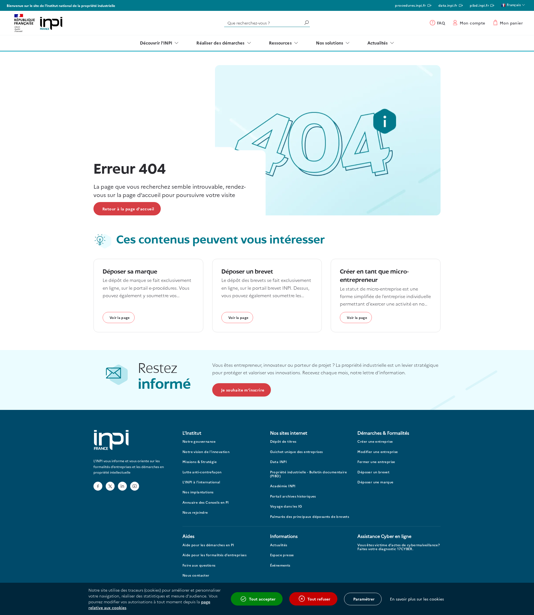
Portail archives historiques (293, 496)
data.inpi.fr (448, 5)
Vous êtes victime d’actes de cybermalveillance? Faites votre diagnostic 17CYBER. (398, 547)
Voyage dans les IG (286, 506)
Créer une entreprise (375, 441)
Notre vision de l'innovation (205, 452)
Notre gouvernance (199, 441)
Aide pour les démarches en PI (208, 545)
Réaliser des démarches (220, 43)
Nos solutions (329, 43)
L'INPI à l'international (201, 482)
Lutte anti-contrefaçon (202, 472)
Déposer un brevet (373, 472)
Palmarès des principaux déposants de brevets (309, 517)
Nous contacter (195, 575)
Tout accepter (262, 599)
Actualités (377, 43)
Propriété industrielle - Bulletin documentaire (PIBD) (308, 474)
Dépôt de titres (283, 441)
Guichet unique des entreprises (296, 452)
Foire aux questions (199, 565)
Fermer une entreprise (376, 462)
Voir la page (120, 317)
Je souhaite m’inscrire (242, 390)
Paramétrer (364, 599)
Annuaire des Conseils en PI (205, 502)
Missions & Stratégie (199, 462)
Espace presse (282, 555)
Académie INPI (283, 486)
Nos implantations (198, 492)
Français (513, 4)
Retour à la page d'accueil (128, 208)
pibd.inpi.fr (479, 5)
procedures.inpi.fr (410, 5)
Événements (280, 565)
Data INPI (278, 462)
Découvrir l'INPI (156, 43)
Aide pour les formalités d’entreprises (214, 555)
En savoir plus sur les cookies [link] (417, 599)
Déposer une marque (375, 482)
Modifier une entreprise (377, 452)
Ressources (280, 43)
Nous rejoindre (195, 512)
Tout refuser (318, 599)
